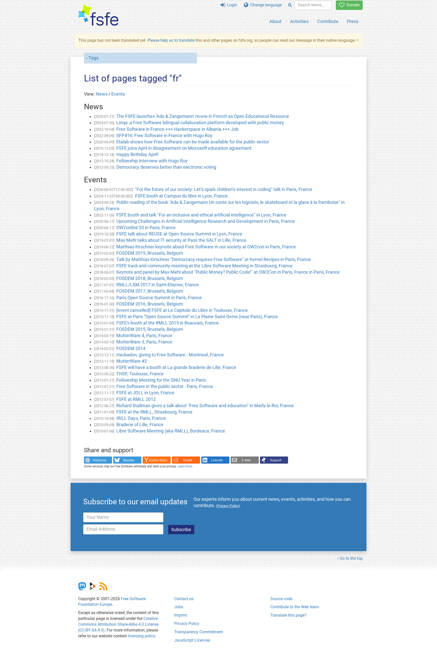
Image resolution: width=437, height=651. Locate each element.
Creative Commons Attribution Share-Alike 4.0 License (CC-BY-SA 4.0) (118, 624)
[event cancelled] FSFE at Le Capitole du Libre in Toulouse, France (182, 310)
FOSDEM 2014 (130, 348)
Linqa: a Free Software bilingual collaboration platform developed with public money (200, 122)
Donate (351, 5)
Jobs (178, 606)
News (101, 94)
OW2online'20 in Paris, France (146, 227)
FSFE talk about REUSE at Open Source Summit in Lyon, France (179, 233)
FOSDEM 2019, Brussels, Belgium (149, 253)
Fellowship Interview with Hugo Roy (152, 160)
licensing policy (141, 636)
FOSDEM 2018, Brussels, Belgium (149, 278)
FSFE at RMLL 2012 (136, 399)
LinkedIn (217, 460)
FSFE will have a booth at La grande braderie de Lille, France (176, 367)
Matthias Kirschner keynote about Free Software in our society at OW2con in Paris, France (206, 246)
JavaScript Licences (192, 640)
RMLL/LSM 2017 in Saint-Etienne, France (157, 284)
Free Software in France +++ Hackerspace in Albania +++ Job (177, 129)
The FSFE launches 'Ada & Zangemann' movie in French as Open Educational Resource (202, 116)
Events (118, 94)
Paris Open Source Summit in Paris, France (159, 297)
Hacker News (158, 460)
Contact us (183, 598)
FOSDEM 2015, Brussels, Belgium (149, 329)
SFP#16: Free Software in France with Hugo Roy (164, 135)
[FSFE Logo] (98, 15)
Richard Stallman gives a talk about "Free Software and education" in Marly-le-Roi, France (205, 405)
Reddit (187, 460)
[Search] (290, 5)
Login (231, 5)
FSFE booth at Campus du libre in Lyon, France (181, 196)
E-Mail (246, 460)
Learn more (185, 466)
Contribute (327, 21)
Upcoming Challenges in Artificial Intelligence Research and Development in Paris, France (205, 221)
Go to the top (351, 558)
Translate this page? (288, 615)
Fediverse (99, 460)
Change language (265, 5)
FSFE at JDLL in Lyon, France (145, 392)
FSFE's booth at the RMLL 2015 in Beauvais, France (167, 323)
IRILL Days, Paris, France (141, 418)
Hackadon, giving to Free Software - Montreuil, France (170, 354)
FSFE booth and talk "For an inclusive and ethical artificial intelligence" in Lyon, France (201, 215)
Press (352, 21)
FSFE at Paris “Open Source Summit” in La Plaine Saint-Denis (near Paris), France (197, 316)
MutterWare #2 (131, 361)
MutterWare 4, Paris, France (144, 335)
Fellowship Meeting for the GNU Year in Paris (161, 380)
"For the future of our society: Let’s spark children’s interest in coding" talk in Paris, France (223, 189)
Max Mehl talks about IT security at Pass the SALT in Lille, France (181, 240)
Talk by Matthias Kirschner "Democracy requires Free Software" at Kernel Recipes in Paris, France (213, 259)
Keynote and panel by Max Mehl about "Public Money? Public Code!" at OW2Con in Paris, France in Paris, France (228, 272)
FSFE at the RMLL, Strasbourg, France (154, 412)
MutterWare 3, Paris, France (144, 341)
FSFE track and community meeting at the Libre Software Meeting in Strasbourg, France (204, 265)
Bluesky (128, 460)
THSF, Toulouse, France (140, 373)
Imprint (180, 615)
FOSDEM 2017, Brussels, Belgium (149, 291)
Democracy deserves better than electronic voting (166, 167)
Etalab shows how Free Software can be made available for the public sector (192, 141)
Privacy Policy (186, 623)
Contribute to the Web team (294, 606)
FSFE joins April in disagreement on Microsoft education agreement (183, 148)
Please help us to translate (170, 40)
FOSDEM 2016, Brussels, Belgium (149, 304)
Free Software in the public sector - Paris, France (164, 386)
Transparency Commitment (198, 632)
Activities (299, 21)
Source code (281, 598)
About (275, 21)
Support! (275, 460)
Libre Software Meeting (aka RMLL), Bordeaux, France (170, 430)
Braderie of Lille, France (139, 424)
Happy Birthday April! (137, 154)
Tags (93, 57)
